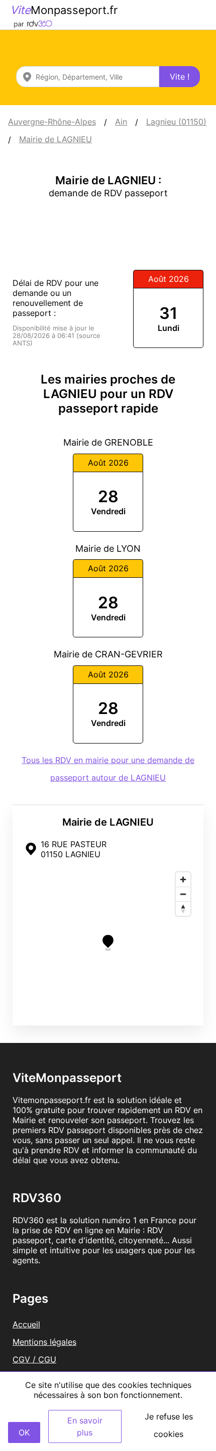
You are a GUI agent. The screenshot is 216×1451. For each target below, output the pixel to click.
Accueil (26, 1324)
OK (24, 1432)
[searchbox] (87, 76)
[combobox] (87, 76)
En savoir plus (84, 1426)
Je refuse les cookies (169, 1425)
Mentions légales (44, 1342)
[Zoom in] (183, 879)
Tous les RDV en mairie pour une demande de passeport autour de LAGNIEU (108, 769)
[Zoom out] (183, 894)
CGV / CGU (34, 1359)
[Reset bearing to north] (183, 908)
